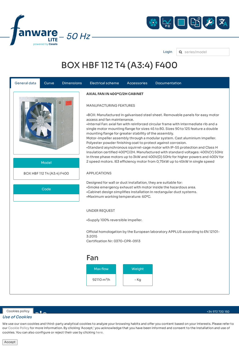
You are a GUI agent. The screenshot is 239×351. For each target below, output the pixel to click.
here (99, 332)
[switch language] (223, 22)
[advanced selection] (167, 22)
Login (167, 52)
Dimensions (72, 83)
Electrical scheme (104, 83)
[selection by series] (153, 22)
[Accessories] (181, 22)
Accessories (137, 83)
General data (25, 83)
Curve (49, 83)
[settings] (209, 22)
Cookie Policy (18, 328)
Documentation (168, 83)
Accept (10, 342)
